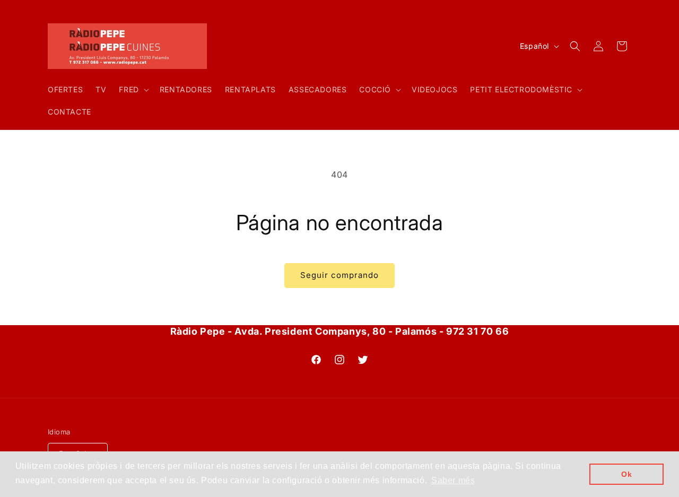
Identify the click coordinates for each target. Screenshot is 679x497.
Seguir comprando (339, 275)
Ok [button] (626, 474)
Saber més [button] (453, 480)
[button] (132, 90)
